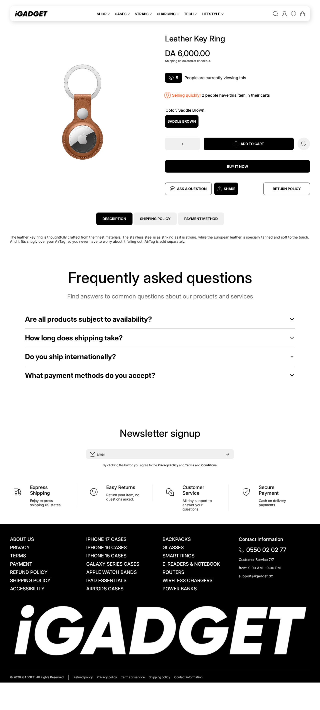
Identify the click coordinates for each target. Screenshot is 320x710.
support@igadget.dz (256, 576)
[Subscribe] (227, 454)
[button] (237, 189)
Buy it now (237, 166)
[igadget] (31, 13)
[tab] (155, 219)
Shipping (171, 61)
